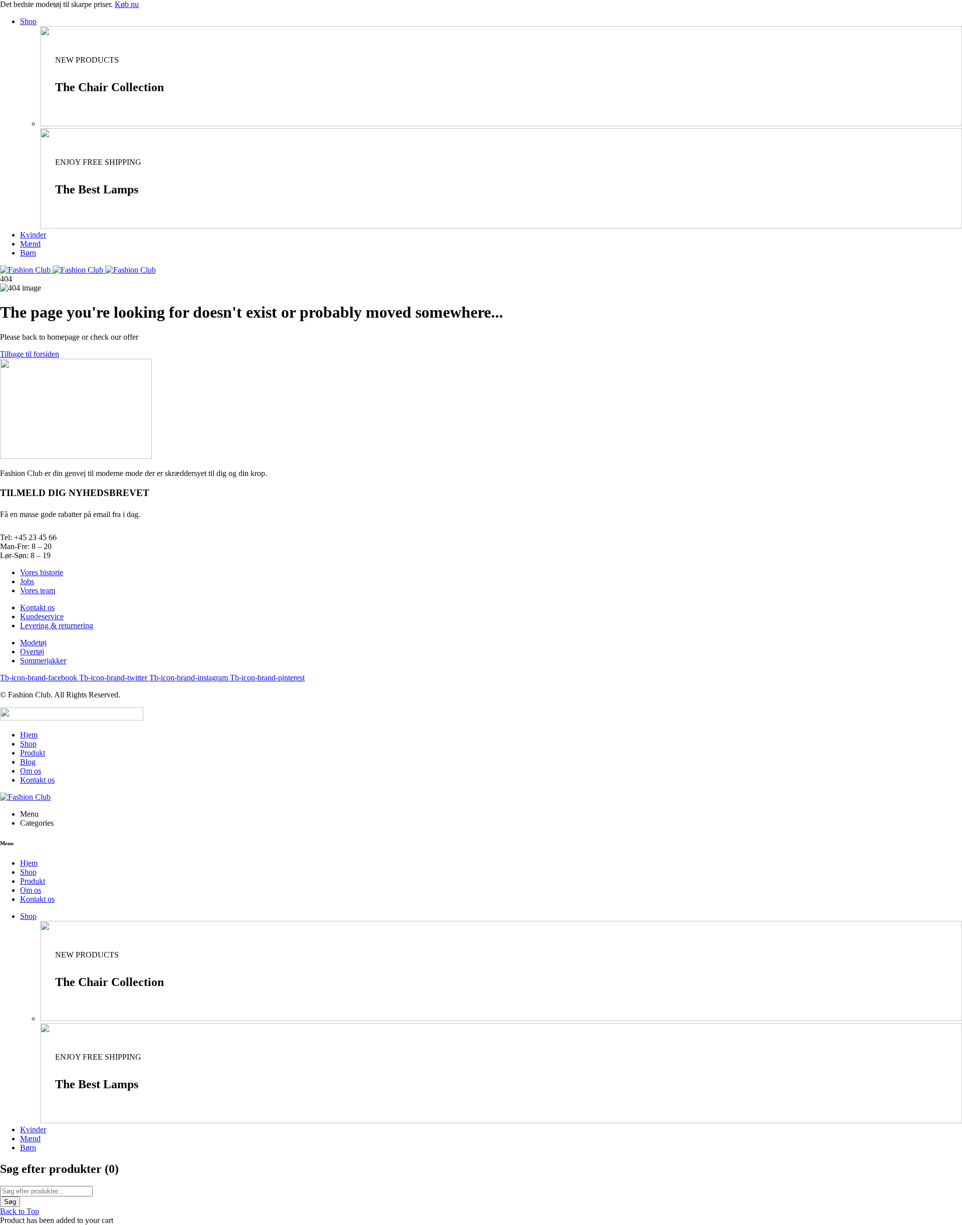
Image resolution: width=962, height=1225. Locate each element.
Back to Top (19, 1211)
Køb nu (127, 4)
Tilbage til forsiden (29, 354)
